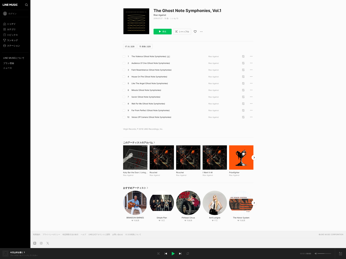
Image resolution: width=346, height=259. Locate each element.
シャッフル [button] (183, 31)
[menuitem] (15, 24)
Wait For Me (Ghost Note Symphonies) (148, 103)
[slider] (321, 253)
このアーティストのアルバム (139, 143)
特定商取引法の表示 (70, 234)
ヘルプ (83, 234)
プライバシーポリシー (51, 234)
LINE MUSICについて (13, 58)
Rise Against (160, 15)
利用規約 (36, 234)
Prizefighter (240, 172)
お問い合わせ (117, 234)
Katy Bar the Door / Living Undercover (135, 172)
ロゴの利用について (133, 234)
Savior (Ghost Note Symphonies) (146, 97)
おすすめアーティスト (135, 188)
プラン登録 (8, 63)
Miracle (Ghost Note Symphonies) (146, 90)
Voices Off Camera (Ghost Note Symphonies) (151, 117)
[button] (173, 253)
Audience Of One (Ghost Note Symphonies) (151, 63)
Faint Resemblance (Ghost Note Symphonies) (152, 70)
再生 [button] (164, 31)
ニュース (7, 68)
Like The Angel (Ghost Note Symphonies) (150, 83)
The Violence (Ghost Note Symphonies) (149, 56)
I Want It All (213, 172)
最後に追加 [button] (146, 46)
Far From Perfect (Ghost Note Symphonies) (151, 110)
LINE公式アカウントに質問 (99, 234)
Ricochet (159, 172)
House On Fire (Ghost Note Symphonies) (149, 76)
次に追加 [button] (130, 46)
